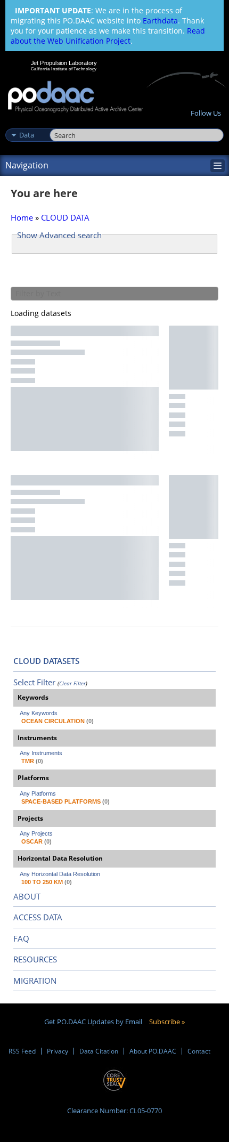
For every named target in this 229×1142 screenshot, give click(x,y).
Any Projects (36, 833)
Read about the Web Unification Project (108, 36)
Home (22, 217)
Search (61, 123)
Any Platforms (38, 793)
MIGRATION (34, 980)
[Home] (75, 97)
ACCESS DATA (37, 917)
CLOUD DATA (65, 217)
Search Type (26, 123)
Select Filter (34, 682)
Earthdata (160, 20)
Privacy (57, 1051)
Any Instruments (41, 753)
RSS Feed (22, 1051)
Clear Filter (72, 683)
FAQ (21, 938)
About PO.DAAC (152, 1051)
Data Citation (98, 1051)
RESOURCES (35, 959)
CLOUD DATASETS (46, 660)
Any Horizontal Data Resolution (60, 874)
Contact (198, 1051)
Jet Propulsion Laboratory (63, 63)
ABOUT (26, 896)
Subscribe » (167, 1021)
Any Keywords (39, 713)
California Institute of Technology (64, 68)
